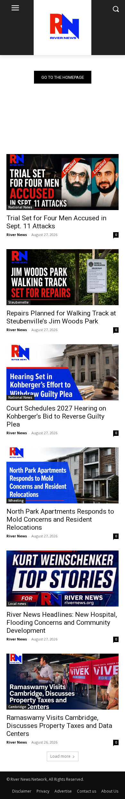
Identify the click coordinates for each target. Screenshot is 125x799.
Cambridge (17, 707)
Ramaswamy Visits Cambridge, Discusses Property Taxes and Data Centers (59, 726)
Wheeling (16, 500)
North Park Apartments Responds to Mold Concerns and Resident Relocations (60, 519)
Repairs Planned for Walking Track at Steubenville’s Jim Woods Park (61, 317)
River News (16, 234)
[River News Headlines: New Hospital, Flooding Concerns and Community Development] (62, 578)
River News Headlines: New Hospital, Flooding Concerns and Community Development (61, 622)
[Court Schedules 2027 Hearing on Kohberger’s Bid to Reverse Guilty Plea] (62, 372)
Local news (17, 603)
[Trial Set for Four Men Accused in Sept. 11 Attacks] (62, 182)
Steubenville (18, 302)
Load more (60, 756)
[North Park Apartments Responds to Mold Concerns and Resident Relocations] (62, 475)
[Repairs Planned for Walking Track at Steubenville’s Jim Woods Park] (62, 277)
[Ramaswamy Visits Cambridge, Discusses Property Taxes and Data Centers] (62, 682)
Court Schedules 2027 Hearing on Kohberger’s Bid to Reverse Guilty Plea (56, 416)
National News (20, 207)
